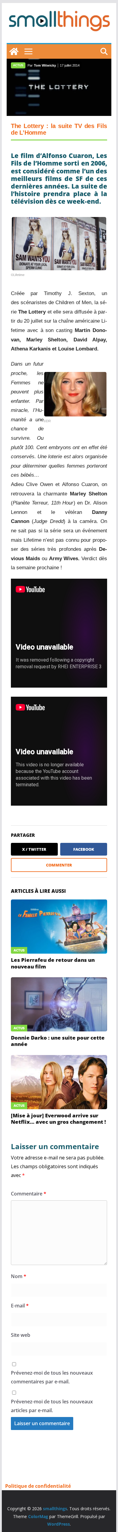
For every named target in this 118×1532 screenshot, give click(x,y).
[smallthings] (14, 51)
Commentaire (28, 1193)
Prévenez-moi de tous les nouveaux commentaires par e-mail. (52, 1377)
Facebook (83, 849)
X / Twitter (34, 849)
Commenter (59, 865)
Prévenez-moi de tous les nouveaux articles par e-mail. (52, 1406)
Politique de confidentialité (38, 1486)
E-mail (20, 1305)
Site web (20, 1335)
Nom (18, 1276)
